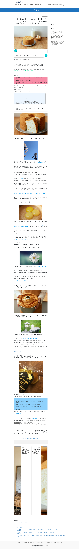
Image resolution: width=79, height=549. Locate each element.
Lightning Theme (39, 546)
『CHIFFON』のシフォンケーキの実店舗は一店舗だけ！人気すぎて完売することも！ (27, 102)
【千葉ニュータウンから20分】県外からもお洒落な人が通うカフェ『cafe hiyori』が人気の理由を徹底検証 (25, 451)
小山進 (43, 424)
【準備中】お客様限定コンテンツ (58, 542)
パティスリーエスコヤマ (33, 424)
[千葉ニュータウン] (44, 480)
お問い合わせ (32, 542)
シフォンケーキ (26, 424)
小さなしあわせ (39, 424)
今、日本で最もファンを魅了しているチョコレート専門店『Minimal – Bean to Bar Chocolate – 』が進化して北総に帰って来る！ (57, 37)
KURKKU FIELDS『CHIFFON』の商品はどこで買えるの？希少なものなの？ (26, 101)
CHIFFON (21, 423)
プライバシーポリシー (38, 542)
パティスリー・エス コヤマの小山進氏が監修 (22, 100)
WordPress (35, 546)
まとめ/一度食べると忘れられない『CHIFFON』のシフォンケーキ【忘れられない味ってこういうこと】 (30, 103)
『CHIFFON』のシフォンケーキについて (21, 99)
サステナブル (21, 424)
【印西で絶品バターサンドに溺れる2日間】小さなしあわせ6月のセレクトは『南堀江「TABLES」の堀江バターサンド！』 (58, 31)
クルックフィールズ (41, 423)
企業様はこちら (27, 542)
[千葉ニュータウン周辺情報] (17, 480)
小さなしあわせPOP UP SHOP (28, 422)
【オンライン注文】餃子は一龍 (47, 542)
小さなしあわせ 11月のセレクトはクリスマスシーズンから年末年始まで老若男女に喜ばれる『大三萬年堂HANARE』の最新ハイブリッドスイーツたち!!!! (57, 43)
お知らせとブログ (20, 542)
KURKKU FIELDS (26, 423)
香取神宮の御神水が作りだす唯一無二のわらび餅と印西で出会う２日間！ (57, 27)
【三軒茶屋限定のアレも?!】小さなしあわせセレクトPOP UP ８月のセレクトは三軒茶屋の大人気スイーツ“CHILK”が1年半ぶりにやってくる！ (57, 21)
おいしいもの (36, 423)
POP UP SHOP (31, 423)
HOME (16, 542)
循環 (45, 424)
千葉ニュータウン (44, 16)
